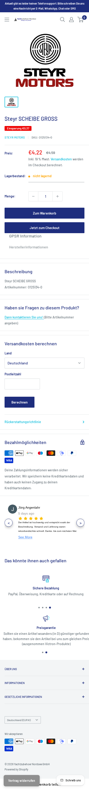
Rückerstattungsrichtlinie (23, 422)
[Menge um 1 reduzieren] (33, 196)
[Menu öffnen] (7, 19)
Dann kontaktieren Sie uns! (24, 317)
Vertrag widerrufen (21, 780)
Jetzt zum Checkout (45, 228)
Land (8, 353)
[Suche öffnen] (62, 19)
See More (25, 537)
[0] (81, 19)
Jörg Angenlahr (29, 507)
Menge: (10, 196)
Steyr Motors (15, 137)
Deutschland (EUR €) (19, 720)
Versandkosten (61, 159)
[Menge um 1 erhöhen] (57, 196)
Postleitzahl (13, 374)
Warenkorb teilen (47, 784)
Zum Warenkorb (44, 213)
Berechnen (19, 402)
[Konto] (71, 19)
